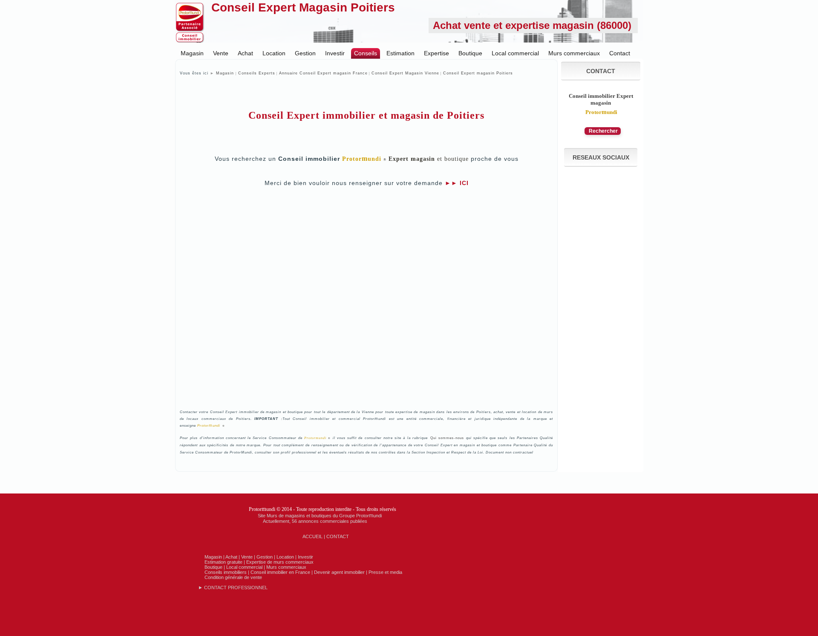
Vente (220, 53)
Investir (335, 53)
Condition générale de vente (233, 577)
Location (273, 53)
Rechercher (603, 131)
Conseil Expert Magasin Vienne (405, 73)
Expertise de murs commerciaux (280, 562)
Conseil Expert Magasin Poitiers (303, 7)
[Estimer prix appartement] (365, 572)
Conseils (365, 53)
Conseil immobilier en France (280, 572)
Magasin (192, 53)
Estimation (400, 53)
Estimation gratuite (223, 562)
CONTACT (337, 536)
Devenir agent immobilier (339, 572)
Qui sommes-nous (447, 438)
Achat (245, 53)
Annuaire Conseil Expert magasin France (323, 73)
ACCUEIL (312, 536)
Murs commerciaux (574, 53)
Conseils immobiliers (225, 572)
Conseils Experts (256, 73)
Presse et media (385, 572)
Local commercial (515, 53)
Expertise (436, 53)
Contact (619, 53)
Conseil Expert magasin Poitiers (478, 73)
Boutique (470, 53)
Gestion (305, 53)
